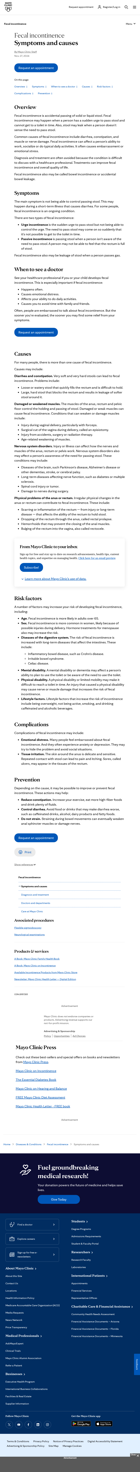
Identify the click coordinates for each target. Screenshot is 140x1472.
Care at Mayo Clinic (32, 911)
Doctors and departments (35, 903)
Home (6, 1144)
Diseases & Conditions (28, 1144)
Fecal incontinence (57, 1144)
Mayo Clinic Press (35, 1062)
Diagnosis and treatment (35, 894)
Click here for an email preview (96, 558)
